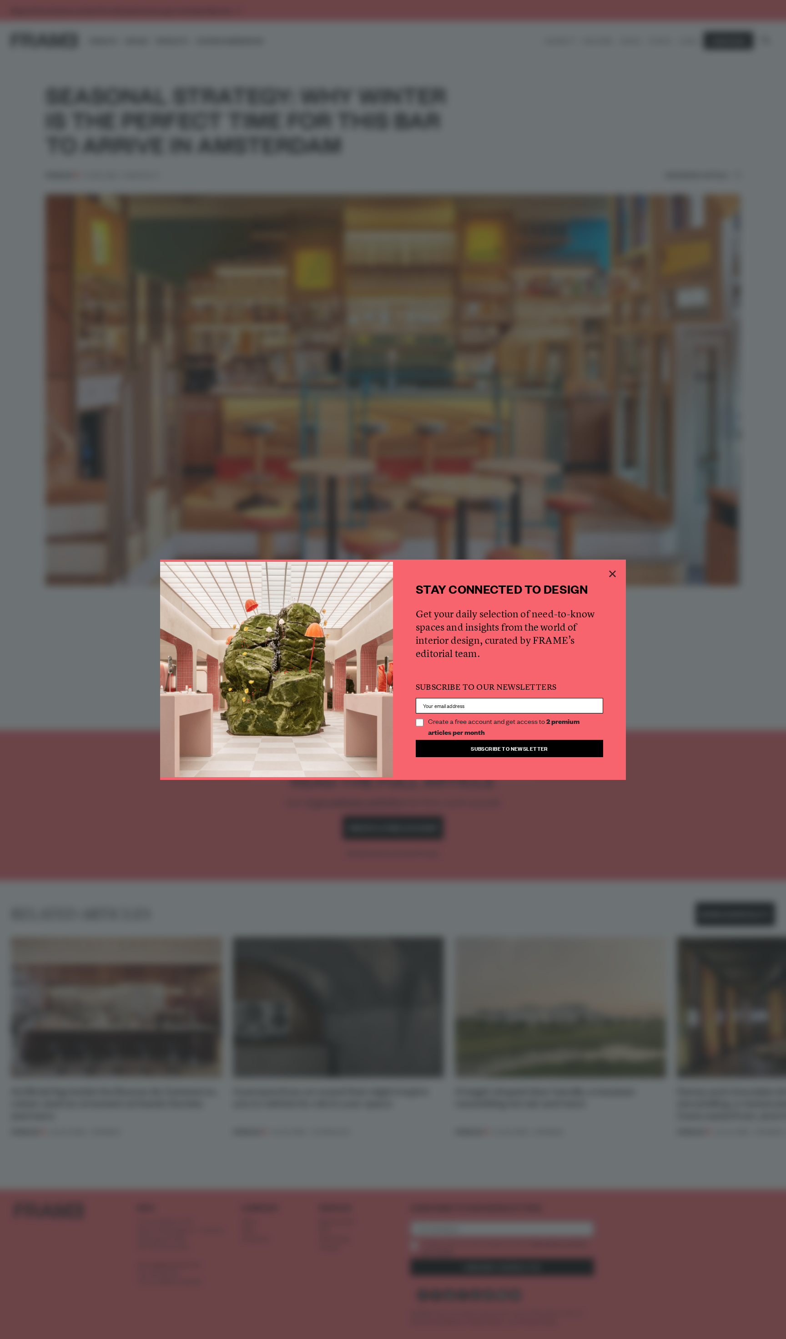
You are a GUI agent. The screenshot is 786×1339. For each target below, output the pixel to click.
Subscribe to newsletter (509, 748)
